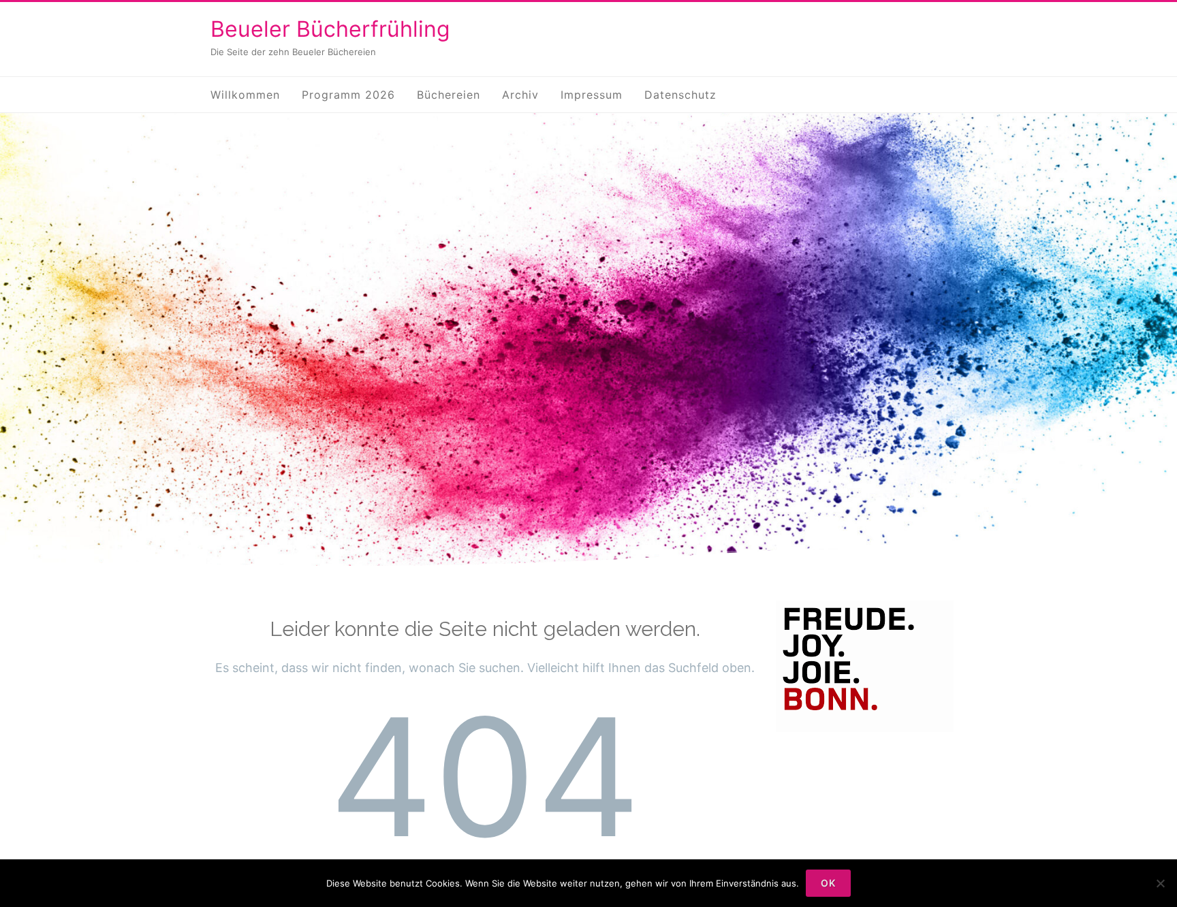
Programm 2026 (348, 94)
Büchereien (448, 94)
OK (828, 883)
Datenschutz (680, 94)
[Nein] (1160, 883)
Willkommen (245, 94)
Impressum (592, 94)
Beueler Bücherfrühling (330, 29)
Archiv (520, 94)
